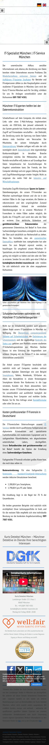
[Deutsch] (39, 5)
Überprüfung (24, 332)
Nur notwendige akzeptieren (18, 684)
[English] (44, 5)
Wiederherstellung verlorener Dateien (19, 76)
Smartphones (8, 375)
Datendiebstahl (24, 149)
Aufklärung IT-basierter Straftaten (17, 79)
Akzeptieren (36, 684)
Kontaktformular (39, 399)
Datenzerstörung (9, 146)
